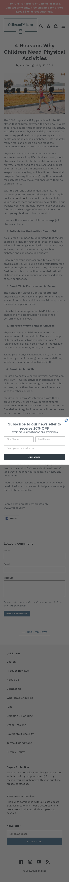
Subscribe (34, 457)
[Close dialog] (66, 420)
